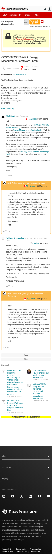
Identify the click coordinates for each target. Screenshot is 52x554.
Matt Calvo (10, 116)
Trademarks (35, 552)
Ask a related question (34, 22)
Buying (5, 478)
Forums (27, 15)
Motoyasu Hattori (13, 68)
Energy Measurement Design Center (28, 130)
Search (45, 9)
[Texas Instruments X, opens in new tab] (21, 497)
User (49, 9)
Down (13, 176)
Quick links (6, 467)
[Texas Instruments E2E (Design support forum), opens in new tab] (39, 497)
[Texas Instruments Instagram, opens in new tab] (3, 497)
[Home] (14, 8)
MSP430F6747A (19, 75)
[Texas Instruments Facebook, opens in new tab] (12, 497)
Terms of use (21, 552)
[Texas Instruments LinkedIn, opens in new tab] (30, 497)
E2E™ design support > (12, 15)
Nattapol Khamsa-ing (15, 238)
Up (7, 176)
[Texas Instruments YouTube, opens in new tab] (48, 497)
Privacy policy (35, 549)
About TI (5, 456)
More (37, 15)
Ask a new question (42, 21)
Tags (26, 355)
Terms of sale (7, 552)
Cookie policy (21, 549)
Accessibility (7, 549)
